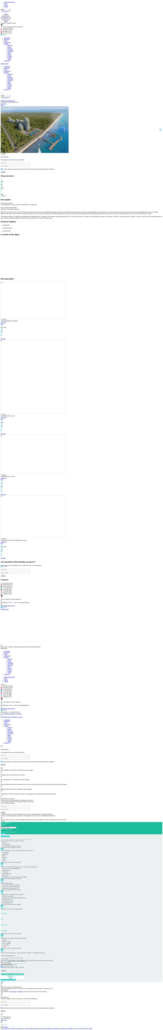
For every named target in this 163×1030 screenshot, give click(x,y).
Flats (2, 105)
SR (72, 1028)
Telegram (20, 991)
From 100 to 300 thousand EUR (11, 885)
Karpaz (9, 54)
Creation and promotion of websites (11, 714)
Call (2, 717)
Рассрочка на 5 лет (7, 899)
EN (8, 11)
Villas (5, 41)
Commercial (7, 42)
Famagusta (10, 50)
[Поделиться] (3, 1024)
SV (28, 1028)
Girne (3, 860)
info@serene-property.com (8, 605)
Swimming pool (6, 873)
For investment (6, 844)
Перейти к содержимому (8, 100)
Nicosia (9, 57)
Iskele (4, 855)
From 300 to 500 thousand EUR (11, 886)
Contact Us (7, 61)
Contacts (20, 717)
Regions (6, 44)
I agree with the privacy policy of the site (13, 967)
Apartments (7, 38)
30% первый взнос (7, 901)
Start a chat (4, 1020)
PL (38, 1028)
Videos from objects (9, 2)
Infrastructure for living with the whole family (14, 877)
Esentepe (9, 48)
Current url (4, 959)
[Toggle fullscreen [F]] (4, 1024)
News (5, 3)
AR (43, 1028)
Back (2, 865)
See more (3, 339)
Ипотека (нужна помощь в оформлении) (14, 897)
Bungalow (7, 39)
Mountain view (6, 870)
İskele (9, 53)
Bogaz (9, 47)
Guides (6, 6)
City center (5, 872)
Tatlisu (9, 59)
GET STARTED (5, 836)
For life (4, 842)
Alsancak (9, 45)
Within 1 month (6, 941)
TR (14, 1028)
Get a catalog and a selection (8, 980)
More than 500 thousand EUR (10, 888)
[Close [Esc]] (1, 1024)
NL (65, 1028)
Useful (6, 5)
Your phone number (6, 964)
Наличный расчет (7, 903)
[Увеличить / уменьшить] (6, 1024)
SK (50, 1028)
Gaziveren (10, 51)
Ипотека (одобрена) (8, 896)
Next (2, 849)
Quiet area (5, 875)
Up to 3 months (6, 943)
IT (84, 1028)
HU (58, 1028)
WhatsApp (14, 717)
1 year (4, 946)
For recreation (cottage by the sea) (11, 846)
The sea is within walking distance (11, 868)
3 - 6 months (5, 945)
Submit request (5, 63)
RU (7, 1028)
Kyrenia (9, 56)
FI (32, 1028)
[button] (160, 130)
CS (79, 1028)
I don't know (5, 852)
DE (21, 1028)
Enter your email (5, 962)
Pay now (3, 833)
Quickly (4, 940)
